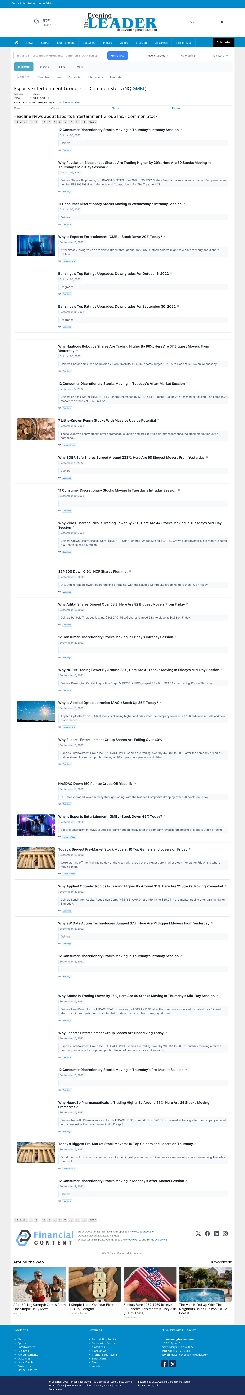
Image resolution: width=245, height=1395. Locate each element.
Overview (43, 77)
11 (77, 122)
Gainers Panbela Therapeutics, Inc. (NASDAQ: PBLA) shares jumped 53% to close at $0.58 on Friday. (126, 617)
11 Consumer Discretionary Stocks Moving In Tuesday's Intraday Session (119, 490)
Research (178, 108)
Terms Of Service (157, 1239)
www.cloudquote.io (142, 1231)
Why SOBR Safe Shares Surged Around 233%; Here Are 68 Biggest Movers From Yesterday (133, 457)
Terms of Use (56, 1385)
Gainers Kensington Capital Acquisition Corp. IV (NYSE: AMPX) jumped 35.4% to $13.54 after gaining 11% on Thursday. (137, 683)
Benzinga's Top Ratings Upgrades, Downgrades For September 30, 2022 (118, 306)
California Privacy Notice (97, 1385)
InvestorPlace (69, 261)
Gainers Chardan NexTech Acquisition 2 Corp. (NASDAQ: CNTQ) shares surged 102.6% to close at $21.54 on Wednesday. (139, 364)
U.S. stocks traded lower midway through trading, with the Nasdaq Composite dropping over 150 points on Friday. (135, 797)
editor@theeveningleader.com (189, 1354)
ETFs (62, 66)
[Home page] (119, 22)
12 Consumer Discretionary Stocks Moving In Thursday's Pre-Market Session (122, 1070)
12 (83, 122)
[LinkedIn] (216, 1238)
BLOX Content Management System (171, 1381)
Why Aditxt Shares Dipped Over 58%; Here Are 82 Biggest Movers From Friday (123, 604)
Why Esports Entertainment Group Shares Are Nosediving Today (112, 1033)
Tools (79, 66)
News (59, 77)
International (96, 77)
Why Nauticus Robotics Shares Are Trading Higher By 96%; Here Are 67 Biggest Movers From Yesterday (133, 348)
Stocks (44, 66)
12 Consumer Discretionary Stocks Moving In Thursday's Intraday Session (120, 130)
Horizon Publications (80, 1381)
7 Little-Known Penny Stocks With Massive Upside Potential (109, 420)
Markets (24, 66)
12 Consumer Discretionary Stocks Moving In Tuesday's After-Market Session (123, 384)
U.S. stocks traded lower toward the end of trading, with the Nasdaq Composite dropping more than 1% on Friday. (135, 584)
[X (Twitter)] (198, 1238)
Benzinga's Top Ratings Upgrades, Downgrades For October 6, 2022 (115, 274)
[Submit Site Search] (222, 22)
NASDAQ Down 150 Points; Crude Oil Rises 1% (97, 784)
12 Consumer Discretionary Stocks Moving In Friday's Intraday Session (117, 637)
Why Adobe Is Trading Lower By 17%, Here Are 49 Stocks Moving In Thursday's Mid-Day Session (138, 996)
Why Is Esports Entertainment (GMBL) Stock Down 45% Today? (112, 816)
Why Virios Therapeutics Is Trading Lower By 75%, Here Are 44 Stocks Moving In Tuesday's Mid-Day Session (140, 525)
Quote (55, 108)
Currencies (75, 77)
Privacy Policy (133, 1239)
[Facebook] (207, 1238)
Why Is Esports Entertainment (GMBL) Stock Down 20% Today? (112, 237)
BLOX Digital (151, 1385)
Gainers (66, 143)
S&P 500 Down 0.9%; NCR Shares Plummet (94, 571)
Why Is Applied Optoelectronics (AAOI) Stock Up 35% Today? (110, 703)
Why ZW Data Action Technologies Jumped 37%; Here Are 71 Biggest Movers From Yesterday (135, 923)
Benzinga (67, 150)
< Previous (21, 122)
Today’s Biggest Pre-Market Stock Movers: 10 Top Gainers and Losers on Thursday (127, 1144)
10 (70, 122)
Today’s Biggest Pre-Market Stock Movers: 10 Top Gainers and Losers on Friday (124, 849)
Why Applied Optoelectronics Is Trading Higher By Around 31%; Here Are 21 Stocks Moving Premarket (142, 886)
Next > (92, 122)
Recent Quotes (156, 55)
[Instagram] (225, 1238)
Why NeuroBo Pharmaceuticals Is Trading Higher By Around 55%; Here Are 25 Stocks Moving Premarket (133, 1105)
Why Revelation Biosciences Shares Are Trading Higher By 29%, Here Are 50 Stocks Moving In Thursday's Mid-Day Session (134, 165)
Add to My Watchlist (70, 102)
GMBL (139, 88)
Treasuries (116, 77)
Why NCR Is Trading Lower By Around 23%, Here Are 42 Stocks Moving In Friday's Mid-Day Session (140, 670)
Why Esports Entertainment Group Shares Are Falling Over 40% (112, 740)
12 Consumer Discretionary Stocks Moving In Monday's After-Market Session (123, 1181)
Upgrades (67, 287)
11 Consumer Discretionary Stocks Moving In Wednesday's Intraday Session (121, 204)
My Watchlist (188, 55)
